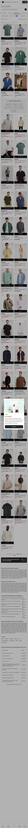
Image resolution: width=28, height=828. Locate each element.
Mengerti (14, 426)
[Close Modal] (23, 400)
